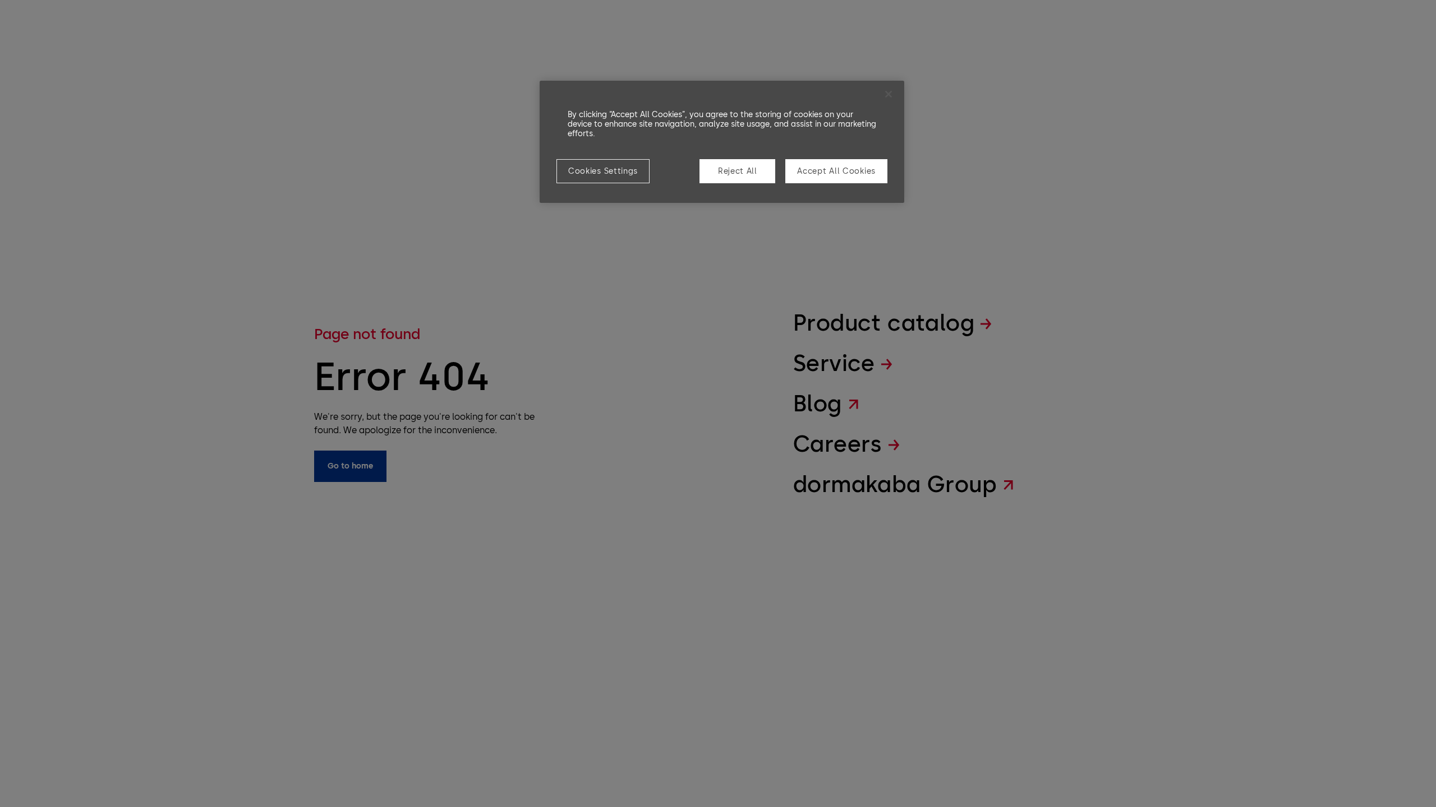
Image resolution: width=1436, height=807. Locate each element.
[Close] (888, 94)
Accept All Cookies (836, 171)
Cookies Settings (603, 171)
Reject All (737, 171)
